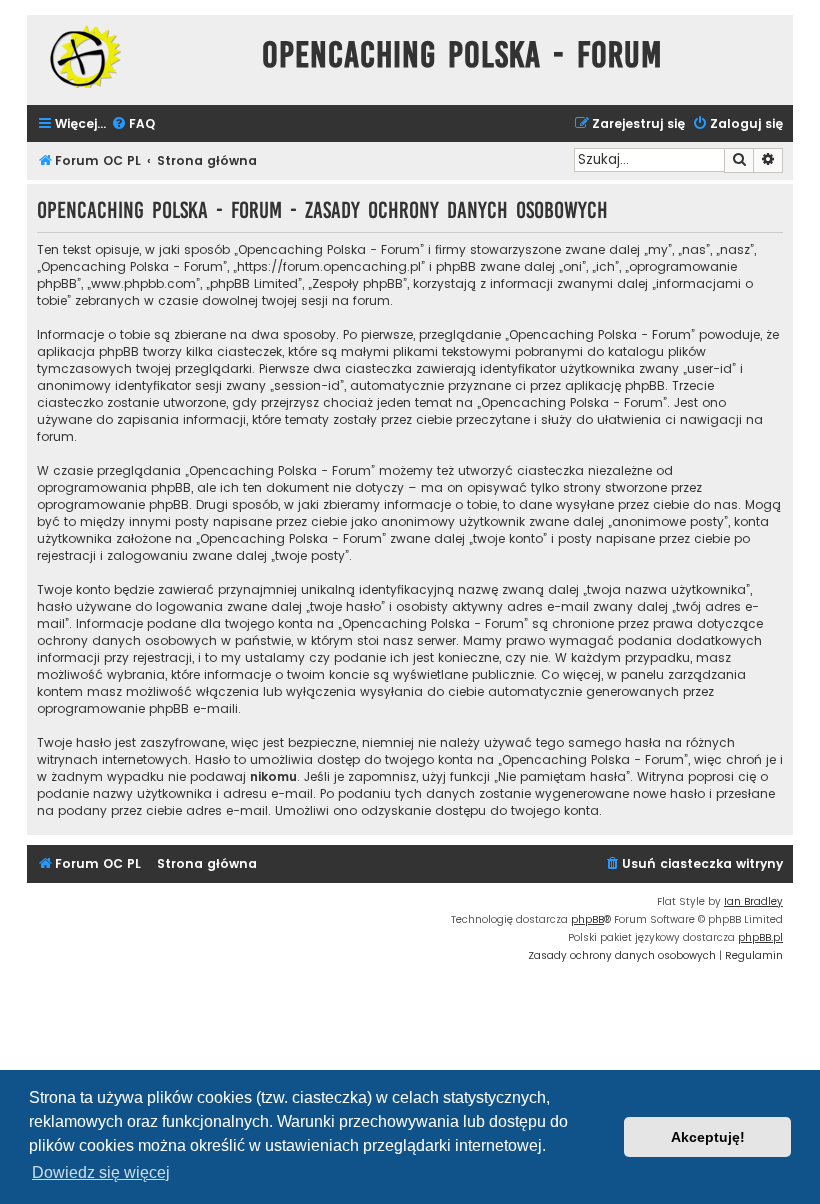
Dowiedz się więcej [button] (101, 1172)
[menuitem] (133, 124)
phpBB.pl (760, 937)
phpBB (587, 919)
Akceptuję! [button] (708, 1137)
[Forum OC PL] (139, 56)
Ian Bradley (753, 901)
